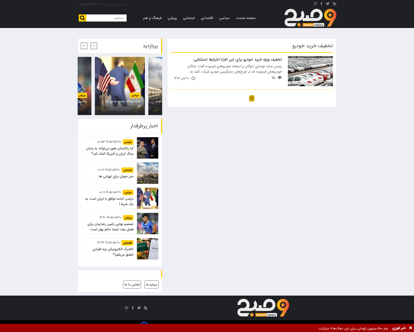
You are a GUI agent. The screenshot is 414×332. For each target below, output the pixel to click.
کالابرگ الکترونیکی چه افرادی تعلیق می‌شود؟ (113, 251)
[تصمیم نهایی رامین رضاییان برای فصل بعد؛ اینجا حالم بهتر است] (147, 223)
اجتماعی (189, 18)
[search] (82, 18)
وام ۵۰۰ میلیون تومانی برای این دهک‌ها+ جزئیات (353, 328)
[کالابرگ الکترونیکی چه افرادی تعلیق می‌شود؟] (147, 248)
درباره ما (151, 284)
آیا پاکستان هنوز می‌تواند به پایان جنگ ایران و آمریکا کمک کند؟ (109, 151)
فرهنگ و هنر (152, 18)
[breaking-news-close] (410, 328)
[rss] (334, 4)
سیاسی (224, 18)
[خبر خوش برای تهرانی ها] (147, 173)
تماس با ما (132, 284)
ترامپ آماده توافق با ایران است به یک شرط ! (109, 201)
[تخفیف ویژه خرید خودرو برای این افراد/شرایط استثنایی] (310, 71)
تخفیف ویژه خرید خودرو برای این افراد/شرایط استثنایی (238, 59)
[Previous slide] (94, 46)
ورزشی (172, 18)
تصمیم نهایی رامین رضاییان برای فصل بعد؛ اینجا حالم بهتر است (110, 226)
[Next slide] (84, 46)
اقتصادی (207, 18)
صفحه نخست (246, 18)
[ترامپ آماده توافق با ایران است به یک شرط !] (120, 86)
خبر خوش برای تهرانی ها (116, 176)
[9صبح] (310, 18)
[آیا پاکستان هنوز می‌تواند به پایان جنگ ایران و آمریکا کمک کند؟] (147, 148)
